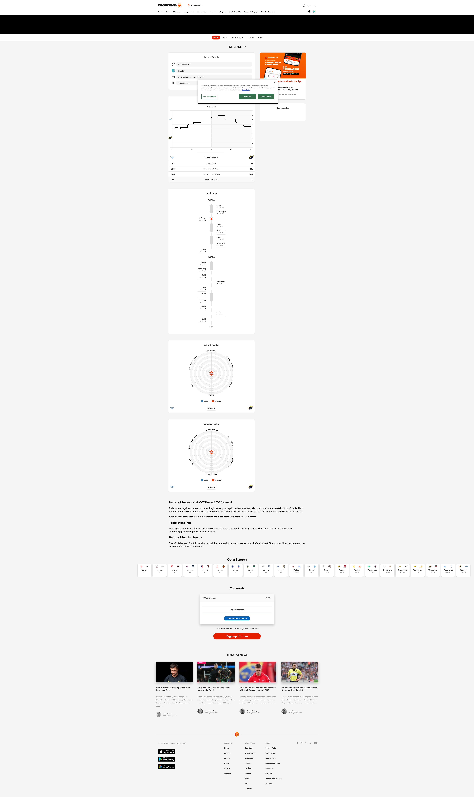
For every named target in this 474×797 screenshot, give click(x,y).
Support (268, 773)
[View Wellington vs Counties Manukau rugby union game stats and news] (433, 570)
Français (248, 788)
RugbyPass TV (234, 12)
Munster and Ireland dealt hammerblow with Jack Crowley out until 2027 (257, 688)
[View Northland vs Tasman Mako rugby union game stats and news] (448, 570)
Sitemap (227, 773)
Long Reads (188, 12)
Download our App (268, 12)
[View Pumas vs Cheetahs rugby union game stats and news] (387, 570)
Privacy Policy (271, 748)
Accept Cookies (266, 96)
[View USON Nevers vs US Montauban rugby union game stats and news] (251, 570)
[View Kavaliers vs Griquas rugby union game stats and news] (463, 570)
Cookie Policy (270, 758)
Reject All (247, 96)
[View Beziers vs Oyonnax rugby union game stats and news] (205, 570)
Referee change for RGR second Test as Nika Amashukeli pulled (299, 688)
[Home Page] (169, 5)
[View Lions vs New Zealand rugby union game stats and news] (144, 570)
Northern (248, 768)
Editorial (268, 783)
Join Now (248, 748)
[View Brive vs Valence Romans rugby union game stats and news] (327, 570)
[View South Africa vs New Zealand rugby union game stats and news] (403, 570)
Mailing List (249, 758)
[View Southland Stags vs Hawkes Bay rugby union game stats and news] (160, 570)
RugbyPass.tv (250, 753)
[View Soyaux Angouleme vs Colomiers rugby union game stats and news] (190, 570)
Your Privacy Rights (210, 96)
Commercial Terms (272, 763)
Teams (213, 12)
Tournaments (202, 12)
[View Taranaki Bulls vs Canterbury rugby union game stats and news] (342, 570)
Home (226, 748)
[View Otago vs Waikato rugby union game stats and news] (357, 570)
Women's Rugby (250, 12)
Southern (248, 773)
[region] (238, 92)
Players (222, 12)
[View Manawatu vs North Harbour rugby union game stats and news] (372, 570)
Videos (227, 768)
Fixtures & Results (173, 12)
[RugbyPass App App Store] (182, 752)
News (160, 12)
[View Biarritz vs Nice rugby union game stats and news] (175, 570)
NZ (246, 783)
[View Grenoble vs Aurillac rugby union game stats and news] (236, 570)
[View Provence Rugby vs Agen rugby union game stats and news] (266, 570)
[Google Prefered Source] (182, 767)
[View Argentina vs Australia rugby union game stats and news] (418, 570)
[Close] (274, 82)
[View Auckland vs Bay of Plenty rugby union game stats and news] (281, 570)
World (247, 778)
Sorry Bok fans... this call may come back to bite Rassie (214, 688)
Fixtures (227, 753)
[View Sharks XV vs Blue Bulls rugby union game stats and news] (311, 570)
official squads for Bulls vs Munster (191, 543)
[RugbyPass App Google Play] (182, 759)
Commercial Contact (273, 778)
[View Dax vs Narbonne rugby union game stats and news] (220, 570)
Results (227, 758)
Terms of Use (270, 753)
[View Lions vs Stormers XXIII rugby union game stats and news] (296, 570)
